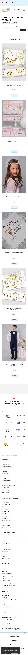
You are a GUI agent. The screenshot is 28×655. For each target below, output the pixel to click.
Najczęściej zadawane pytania (8, 576)
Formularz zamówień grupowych (9, 585)
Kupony (3, 604)
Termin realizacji (5, 554)
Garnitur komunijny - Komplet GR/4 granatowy (14, 365)
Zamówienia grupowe (6, 549)
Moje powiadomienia (6, 606)
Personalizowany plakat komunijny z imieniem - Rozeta (14, 309)
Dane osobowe (5, 595)
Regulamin (4, 571)
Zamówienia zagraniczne (7, 561)
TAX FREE (4, 578)
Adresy (3, 602)
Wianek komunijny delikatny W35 (14, 196)
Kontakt (4, 547)
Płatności (4, 569)
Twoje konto (5, 591)
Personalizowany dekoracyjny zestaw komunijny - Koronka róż (14, 140)
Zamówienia (4, 597)
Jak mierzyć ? (5, 551)
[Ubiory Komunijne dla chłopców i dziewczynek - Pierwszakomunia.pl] (6, 10)
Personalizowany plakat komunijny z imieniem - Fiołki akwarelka (14, 84)
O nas (3, 556)
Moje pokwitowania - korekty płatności (10, 599)
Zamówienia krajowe (6, 558)
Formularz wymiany (6, 580)
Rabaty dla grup (5, 563)
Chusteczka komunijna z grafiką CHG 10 (14, 252)
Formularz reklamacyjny (7, 583)
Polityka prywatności (6, 573)
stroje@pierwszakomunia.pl (9, 625)
